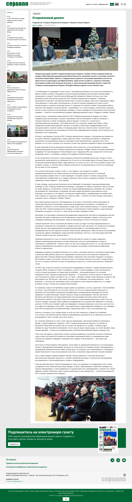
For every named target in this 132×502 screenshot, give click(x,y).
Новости (89, 4)
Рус (112, 4)
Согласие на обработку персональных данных (26, 467)
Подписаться (14, 444)
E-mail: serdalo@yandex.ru (14, 481)
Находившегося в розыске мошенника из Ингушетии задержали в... (15, 99)
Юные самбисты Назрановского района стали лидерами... (17, 142)
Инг (117, 4)
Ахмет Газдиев (37, 25)
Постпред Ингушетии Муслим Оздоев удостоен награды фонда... (16, 30)
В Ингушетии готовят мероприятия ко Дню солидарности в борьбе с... (15, 55)
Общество (36, 13)
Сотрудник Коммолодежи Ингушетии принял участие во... (17, 38)
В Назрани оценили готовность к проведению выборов (17, 46)
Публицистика (103, 4)
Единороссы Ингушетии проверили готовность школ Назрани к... (17, 133)
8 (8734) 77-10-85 (12, 479)
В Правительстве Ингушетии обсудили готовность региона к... (16, 64)
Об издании (11, 460)
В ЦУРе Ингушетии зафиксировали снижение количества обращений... (15, 151)
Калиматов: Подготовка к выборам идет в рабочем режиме (15, 118)
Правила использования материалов (22, 463)
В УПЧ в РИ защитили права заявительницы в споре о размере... (15, 20)
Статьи (95, 4)
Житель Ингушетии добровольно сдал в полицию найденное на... (16, 89)
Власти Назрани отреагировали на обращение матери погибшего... (17, 109)
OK (66, 499)
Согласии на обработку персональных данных (70, 495)
